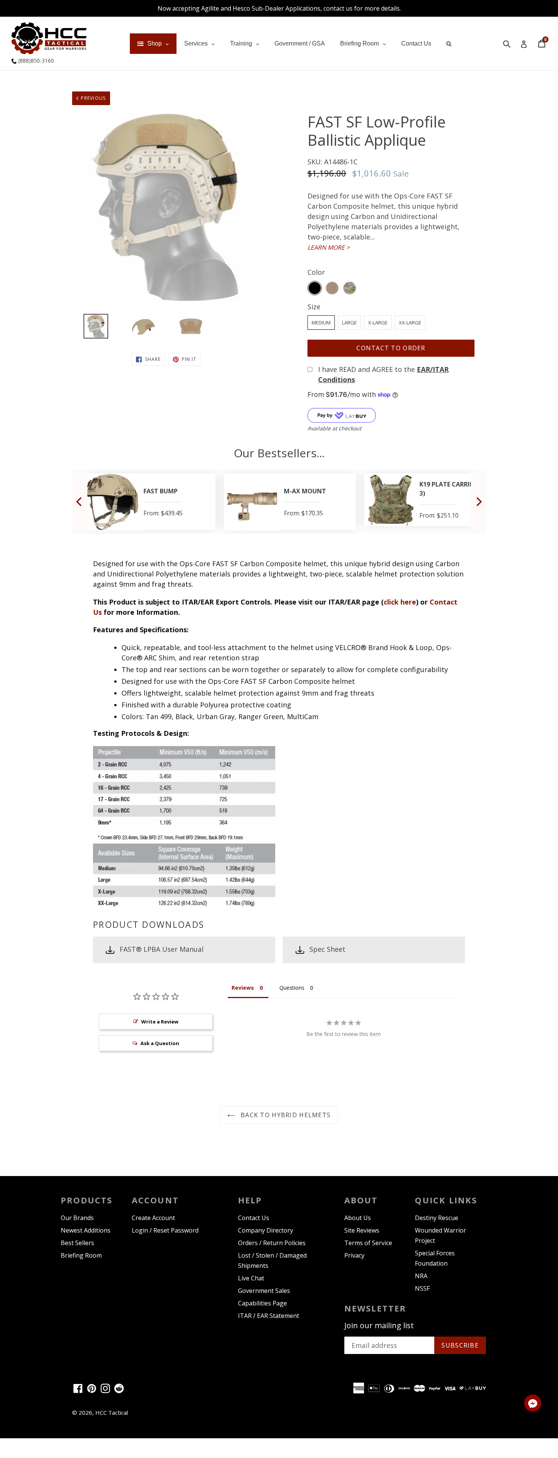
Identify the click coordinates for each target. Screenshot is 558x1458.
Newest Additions (85, 1230)
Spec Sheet (327, 949)
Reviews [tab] (243, 987)
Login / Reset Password (165, 1230)
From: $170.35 (302, 513)
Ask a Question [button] (159, 1043)
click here (400, 601)
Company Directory (265, 1230)
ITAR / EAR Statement (268, 1316)
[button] (532, 1404)
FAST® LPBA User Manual (161, 949)
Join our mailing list (379, 1325)
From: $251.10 (438, 515)
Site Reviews (361, 1230)
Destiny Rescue (436, 1218)
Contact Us (253, 1218)
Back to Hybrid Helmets (285, 1115)
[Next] (478, 501)
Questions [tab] (291, 987)
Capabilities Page (262, 1303)
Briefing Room (81, 1255)
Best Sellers (77, 1243)
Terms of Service (368, 1243)
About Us (357, 1218)
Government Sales (264, 1290)
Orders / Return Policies (272, 1243)
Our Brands (77, 1218)
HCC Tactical (111, 1412)
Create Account (153, 1218)
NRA (421, 1276)
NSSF (422, 1288)
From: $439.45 (162, 513)
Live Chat (251, 1278)
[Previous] (79, 501)
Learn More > (328, 247)
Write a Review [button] (159, 1021)
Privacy (354, 1255)
